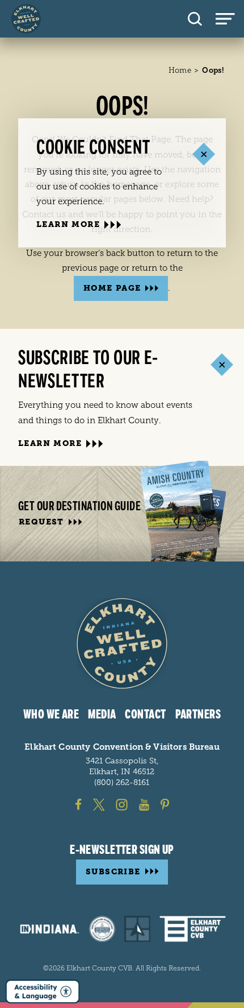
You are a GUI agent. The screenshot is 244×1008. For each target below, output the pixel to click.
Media (102, 714)
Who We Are (51, 714)
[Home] (26, 19)
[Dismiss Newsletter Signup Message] (221, 365)
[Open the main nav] (230, 18)
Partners (198, 714)
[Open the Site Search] (195, 19)
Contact (145, 714)
